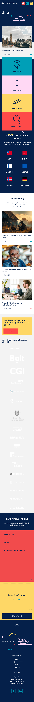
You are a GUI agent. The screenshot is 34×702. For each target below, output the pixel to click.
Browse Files (17, 600)
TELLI (11, 331)
